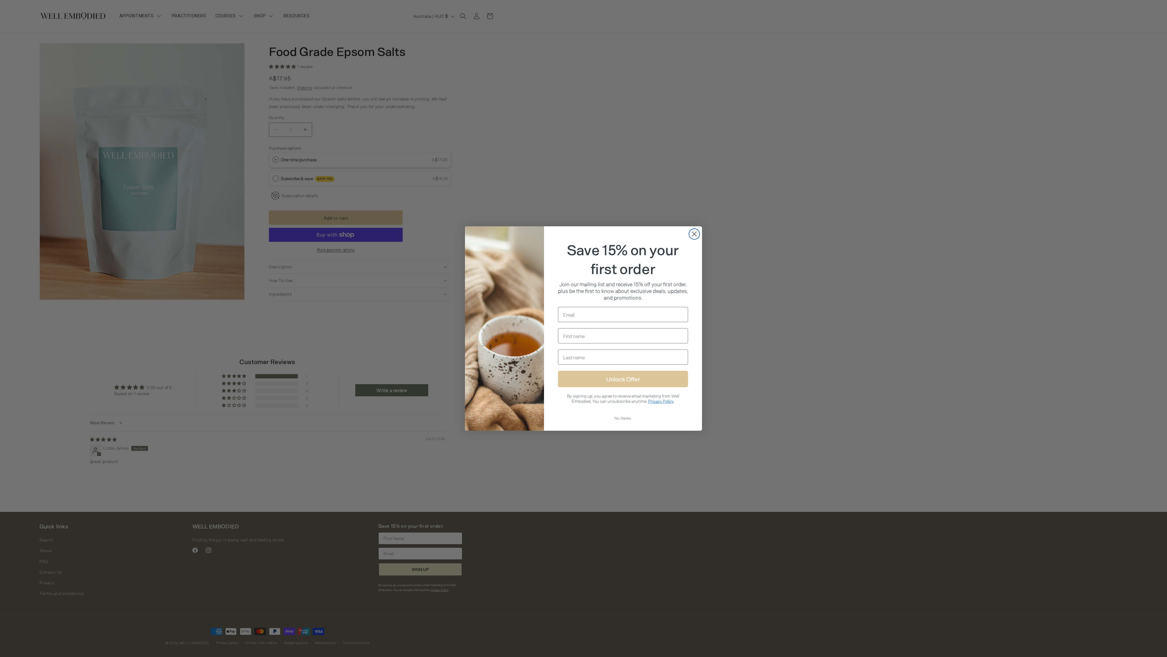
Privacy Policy (660, 401)
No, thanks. (623, 418)
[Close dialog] (694, 234)
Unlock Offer (623, 379)
